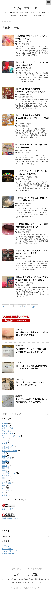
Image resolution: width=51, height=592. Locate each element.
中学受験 (5, 448)
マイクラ (5, 441)
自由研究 (5, 490)
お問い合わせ (16, 569)
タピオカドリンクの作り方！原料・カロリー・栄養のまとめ (31, 199)
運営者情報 (38, 569)
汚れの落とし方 (8, 473)
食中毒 (4, 495)
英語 (31, 97)
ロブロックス (7, 446)
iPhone (5, 424)
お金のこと (6, 431)
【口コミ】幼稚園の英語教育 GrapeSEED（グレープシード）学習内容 (32, 118)
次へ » (34, 306)
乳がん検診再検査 (9, 451)
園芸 (4, 463)
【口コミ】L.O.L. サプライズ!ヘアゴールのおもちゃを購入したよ (31, 63)
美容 (4, 488)
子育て (30, 283)
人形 (29, 42)
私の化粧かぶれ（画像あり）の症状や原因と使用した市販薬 (31, 333)
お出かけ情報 (33, 150)
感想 (27, 44)
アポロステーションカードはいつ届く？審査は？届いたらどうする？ (30, 350)
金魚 (4, 493)
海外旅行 (5, 476)
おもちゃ (21, 70)
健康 (29, 230)
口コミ (20, 285)
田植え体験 (6, 483)
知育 (29, 95)
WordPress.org (8, 553)
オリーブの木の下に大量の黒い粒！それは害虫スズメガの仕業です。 (31, 400)
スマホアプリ (7, 433)
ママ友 (4, 443)
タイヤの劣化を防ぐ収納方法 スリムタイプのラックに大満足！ (31, 252)
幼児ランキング (7, 509)
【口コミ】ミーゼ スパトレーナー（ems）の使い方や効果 (29, 383)
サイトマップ (28, 569)
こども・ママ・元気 (26, 8)
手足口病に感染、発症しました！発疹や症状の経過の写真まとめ (31, 225)
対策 (19, 258)
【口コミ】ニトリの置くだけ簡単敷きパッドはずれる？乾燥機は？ (31, 367)
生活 (29, 203)
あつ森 (4, 426)
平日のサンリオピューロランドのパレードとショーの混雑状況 (31, 172)
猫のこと (5, 478)
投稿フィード (7, 549)
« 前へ (5, 306)
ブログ (4, 438)
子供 (23, 44)
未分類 (4, 471)
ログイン (5, 546)
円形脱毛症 (6, 458)
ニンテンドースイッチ (11, 436)
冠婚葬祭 (5, 461)
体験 (19, 152)
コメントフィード (9, 551)
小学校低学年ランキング (11, 518)
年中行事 (5, 468)
